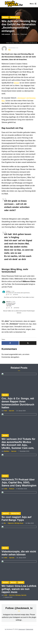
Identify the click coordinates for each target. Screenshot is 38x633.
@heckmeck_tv (23, 608)
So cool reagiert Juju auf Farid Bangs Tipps (16, 518)
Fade (5, 410)
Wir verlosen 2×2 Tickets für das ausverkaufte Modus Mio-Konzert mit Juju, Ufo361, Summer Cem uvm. (18, 443)
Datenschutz (29, 629)
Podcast (5, 476)
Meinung (5, 17)
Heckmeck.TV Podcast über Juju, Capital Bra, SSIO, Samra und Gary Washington (19, 482)
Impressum (22, 629)
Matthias (6, 451)
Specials (5, 395)
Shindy (16, 83)
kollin (5, 488)
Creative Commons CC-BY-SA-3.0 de (28, 42)
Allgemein (5, 513)
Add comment (6, 34)
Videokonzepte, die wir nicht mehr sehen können (19, 553)
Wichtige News (15, 17)
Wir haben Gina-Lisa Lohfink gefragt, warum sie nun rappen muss (19, 589)
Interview (5, 582)
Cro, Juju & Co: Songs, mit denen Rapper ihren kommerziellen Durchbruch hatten (18, 403)
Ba (5, 523)
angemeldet (13, 354)
